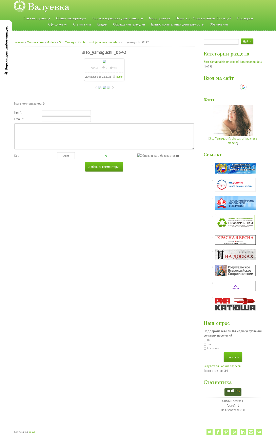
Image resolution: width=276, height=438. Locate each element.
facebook (218, 432)
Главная (19, 42)
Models (51, 42)
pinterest (226, 432)
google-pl (234, 432)
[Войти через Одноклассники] (250, 87)
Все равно (213, 348)
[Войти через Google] (243, 87)
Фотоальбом (35, 42)
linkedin (243, 432)
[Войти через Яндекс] (236, 87)
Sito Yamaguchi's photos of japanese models (88, 42)
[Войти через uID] (216, 87)
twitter (209, 432)
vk (259, 432)
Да (208, 340)
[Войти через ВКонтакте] (222, 87)
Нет (209, 344)
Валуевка (48, 6)
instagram (251, 432)
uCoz (32, 432)
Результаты (211, 366)
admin (119, 76)
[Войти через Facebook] (229, 87)
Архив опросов (231, 366)
